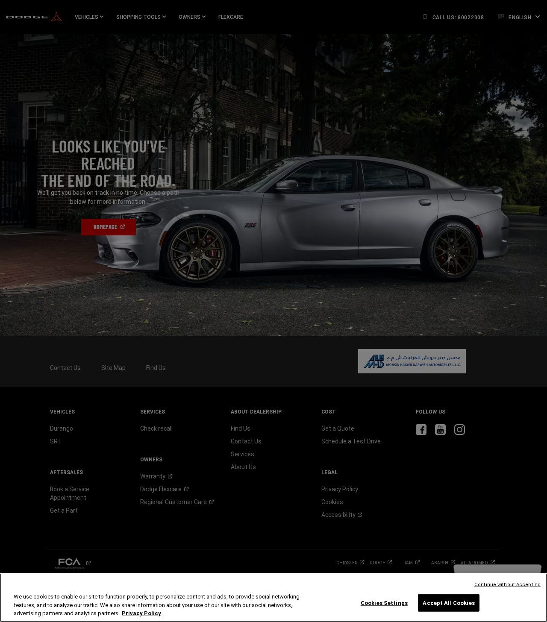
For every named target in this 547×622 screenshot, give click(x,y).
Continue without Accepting (507, 584)
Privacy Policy (141, 613)
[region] (273, 597)
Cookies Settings (384, 602)
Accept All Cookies (448, 602)
